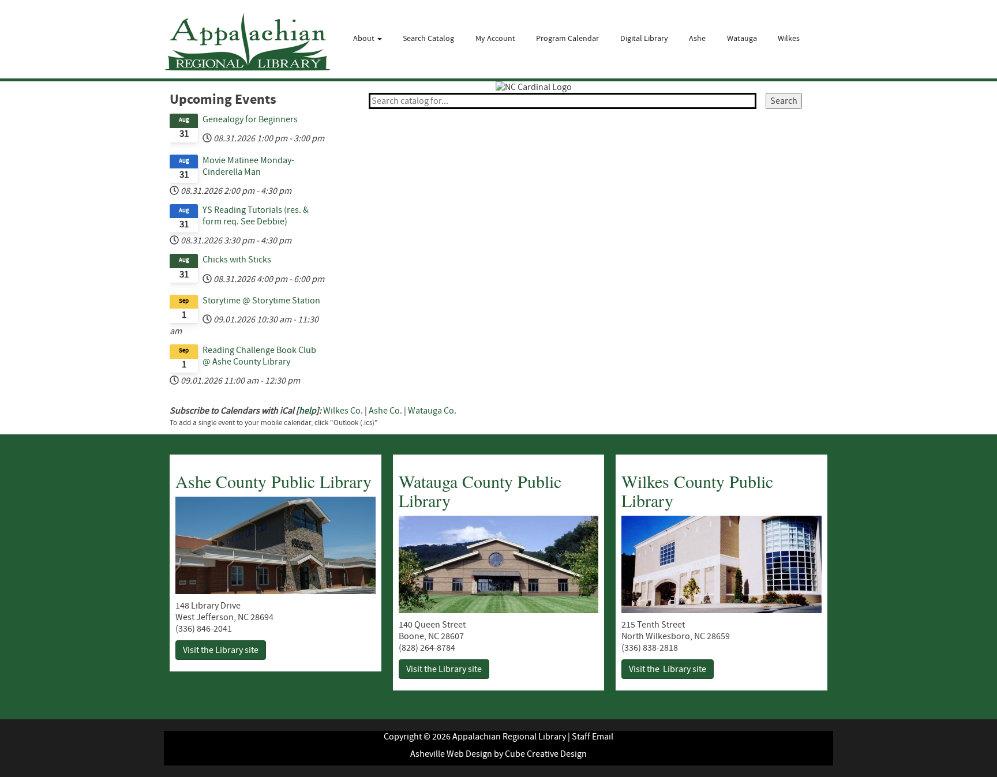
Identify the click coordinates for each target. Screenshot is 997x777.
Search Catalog (428, 38)
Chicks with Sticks (237, 259)
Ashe (697, 38)
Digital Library (644, 38)
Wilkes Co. (343, 410)
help (307, 410)
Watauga (742, 38)
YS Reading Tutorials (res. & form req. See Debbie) (256, 215)
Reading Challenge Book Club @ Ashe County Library (259, 355)
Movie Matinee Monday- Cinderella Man (248, 166)
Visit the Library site (220, 650)
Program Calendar (567, 38)
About (364, 38)
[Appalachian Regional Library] (247, 42)
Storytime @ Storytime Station (261, 300)
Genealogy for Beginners (250, 119)
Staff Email (592, 736)
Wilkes (789, 38)
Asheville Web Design (451, 754)
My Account (495, 38)
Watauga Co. (432, 410)
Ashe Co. (385, 410)
